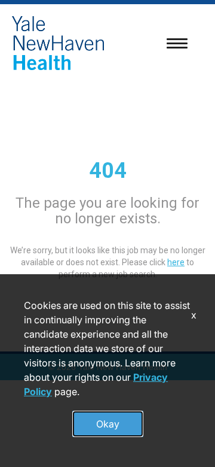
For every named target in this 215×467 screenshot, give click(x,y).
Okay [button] (107, 424)
